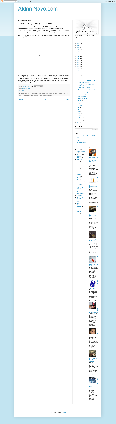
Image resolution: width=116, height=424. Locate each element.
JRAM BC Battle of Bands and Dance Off (80, 205)
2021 (78, 47)
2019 (78, 52)
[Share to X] (38, 86)
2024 (78, 43)
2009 (78, 73)
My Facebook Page (81, 141)
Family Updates (80, 169)
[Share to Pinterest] (42, 86)
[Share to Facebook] (40, 86)
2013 (78, 64)
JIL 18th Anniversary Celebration (86, 92)
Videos (78, 161)
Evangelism (79, 195)
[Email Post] (32, 86)
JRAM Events (80, 181)
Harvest (78, 201)
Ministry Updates (81, 151)
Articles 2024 (80, 163)
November (81, 79)
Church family (80, 191)
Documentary (80, 193)
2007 (78, 122)
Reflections (79, 154)
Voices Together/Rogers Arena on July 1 (81, 187)
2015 (78, 60)
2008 (78, 75)
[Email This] (35, 86)
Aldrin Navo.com (38, 9)
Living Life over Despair (84, 87)
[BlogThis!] (37, 86)
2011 (78, 68)
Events (78, 168)
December (81, 77)
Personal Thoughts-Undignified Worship (88, 89)
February (80, 117)
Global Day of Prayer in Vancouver (80, 199)
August (80, 105)
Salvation (79, 173)
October (80, 101)
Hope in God (80, 159)
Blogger (65, 412)
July (79, 107)
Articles (78, 149)
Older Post (66, 99)
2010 (78, 70)
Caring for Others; (79, 175)
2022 (78, 45)
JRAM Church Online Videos (84, 139)
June (79, 109)
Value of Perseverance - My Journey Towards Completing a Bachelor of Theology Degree (93, 157)
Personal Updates (26, 88)
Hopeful (78, 166)
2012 (78, 66)
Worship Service (81, 208)
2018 (78, 54)
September (81, 103)
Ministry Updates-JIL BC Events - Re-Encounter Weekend (87, 81)
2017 (78, 56)
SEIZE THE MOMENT (83, 98)
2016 (78, 58)
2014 (78, 62)
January (80, 120)
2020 (78, 49)
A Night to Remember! (83, 96)
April (79, 113)
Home (44, 99)
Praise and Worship (79, 183)
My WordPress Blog (81, 142)
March (79, 115)
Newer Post (21, 99)
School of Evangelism (83, 94)
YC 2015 (79, 211)
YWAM (78, 213)
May (79, 111)
